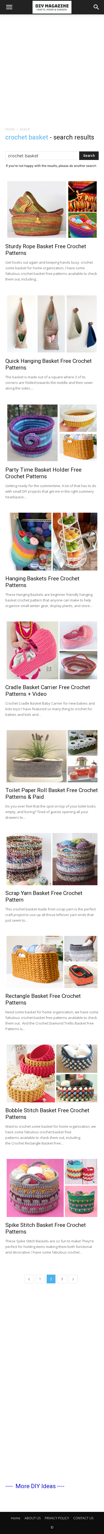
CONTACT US (83, 1518)
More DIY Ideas (35, 1486)
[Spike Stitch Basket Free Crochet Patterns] (52, 1188)
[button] (9, 7)
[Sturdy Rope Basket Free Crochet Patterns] (52, 209)
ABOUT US (33, 1518)
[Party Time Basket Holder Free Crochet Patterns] (52, 433)
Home (10, 129)
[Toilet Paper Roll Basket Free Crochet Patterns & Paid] (52, 756)
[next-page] (73, 1279)
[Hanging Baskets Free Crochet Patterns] (52, 541)
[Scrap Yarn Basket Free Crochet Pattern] (52, 859)
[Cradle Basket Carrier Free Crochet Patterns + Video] (52, 650)
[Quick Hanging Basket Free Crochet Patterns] (52, 324)
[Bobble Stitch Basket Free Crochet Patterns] (52, 1073)
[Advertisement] (52, 69)
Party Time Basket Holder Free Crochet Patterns (43, 473)
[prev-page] (29, 1279)
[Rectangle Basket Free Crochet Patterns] (52, 962)
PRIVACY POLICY (57, 1518)
